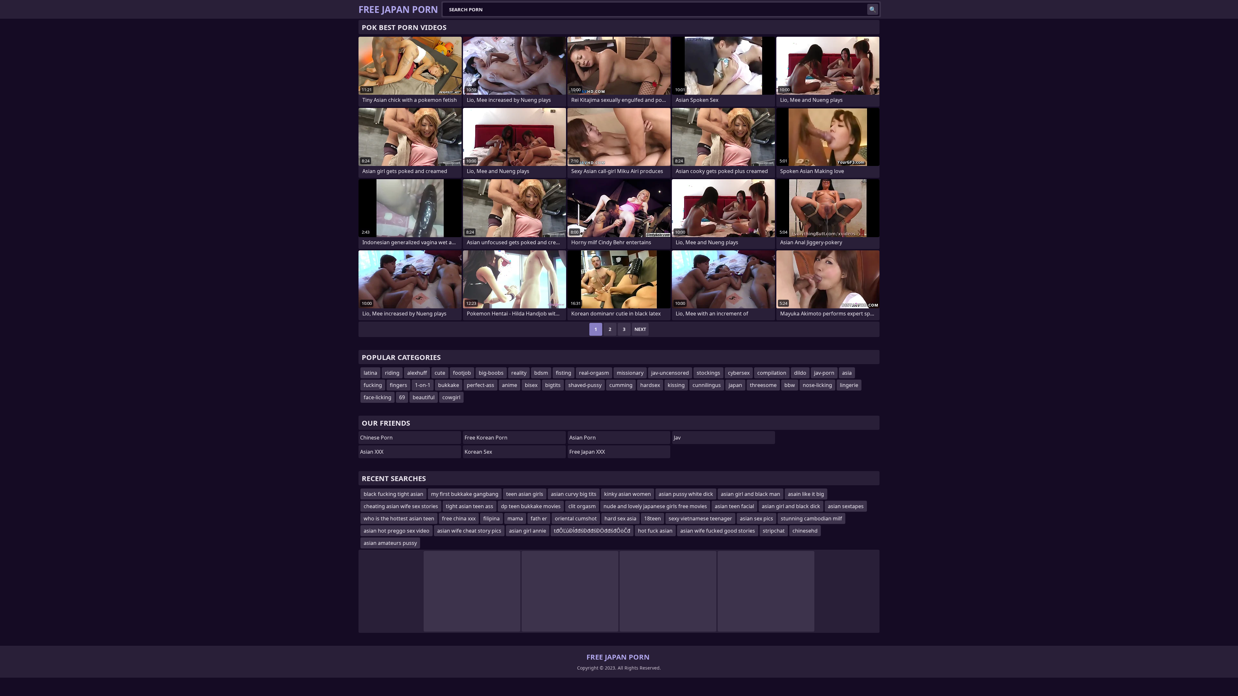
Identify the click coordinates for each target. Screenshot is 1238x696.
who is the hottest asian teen (399, 518)
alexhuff (417, 372)
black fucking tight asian (393, 494)
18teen (652, 518)
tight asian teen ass (469, 506)
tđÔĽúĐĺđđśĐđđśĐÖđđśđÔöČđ (592, 530)
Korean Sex (478, 451)
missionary (630, 372)
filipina (491, 518)
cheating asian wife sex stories (401, 506)
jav (677, 437)
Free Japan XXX (587, 451)
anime (509, 385)
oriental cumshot (576, 518)
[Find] (872, 9)
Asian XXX (371, 451)
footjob (462, 372)
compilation (771, 372)
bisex (531, 385)
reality (518, 372)
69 (402, 397)
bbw (789, 385)
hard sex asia (620, 518)
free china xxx (459, 518)
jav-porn (824, 372)
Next (640, 329)
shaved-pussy (585, 385)
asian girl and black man (750, 494)
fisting (563, 372)
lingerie (849, 385)
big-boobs (491, 372)
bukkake (448, 385)
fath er (539, 518)
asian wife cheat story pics (469, 530)
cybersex (739, 372)
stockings (708, 372)
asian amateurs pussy (390, 542)
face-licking (377, 397)
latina (370, 372)
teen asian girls (524, 494)
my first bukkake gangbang (464, 494)
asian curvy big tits (573, 494)
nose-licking (817, 385)
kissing (676, 385)
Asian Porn (582, 437)
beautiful (424, 397)
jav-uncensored (670, 372)
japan (735, 385)
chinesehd (805, 530)
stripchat (774, 530)
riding (392, 372)
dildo (800, 372)
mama (515, 518)
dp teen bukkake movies (531, 506)
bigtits (553, 385)
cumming (621, 385)
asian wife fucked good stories (717, 530)
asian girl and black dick (791, 506)
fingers (398, 385)
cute (440, 372)
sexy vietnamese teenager (700, 518)
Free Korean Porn (486, 437)
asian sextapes (846, 506)
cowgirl (451, 397)
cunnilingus (707, 385)
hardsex (650, 385)
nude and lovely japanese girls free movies (655, 506)
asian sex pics (756, 518)
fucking (373, 385)
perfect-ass (480, 385)
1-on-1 (422, 385)
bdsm (541, 372)
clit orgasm (582, 506)
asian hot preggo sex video (396, 530)
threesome (763, 385)
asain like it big (806, 494)
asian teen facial (734, 506)
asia (847, 372)
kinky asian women (627, 494)
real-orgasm (594, 372)
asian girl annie (527, 530)
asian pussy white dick (686, 494)
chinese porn (376, 437)
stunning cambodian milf (811, 518)
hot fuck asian (655, 530)
